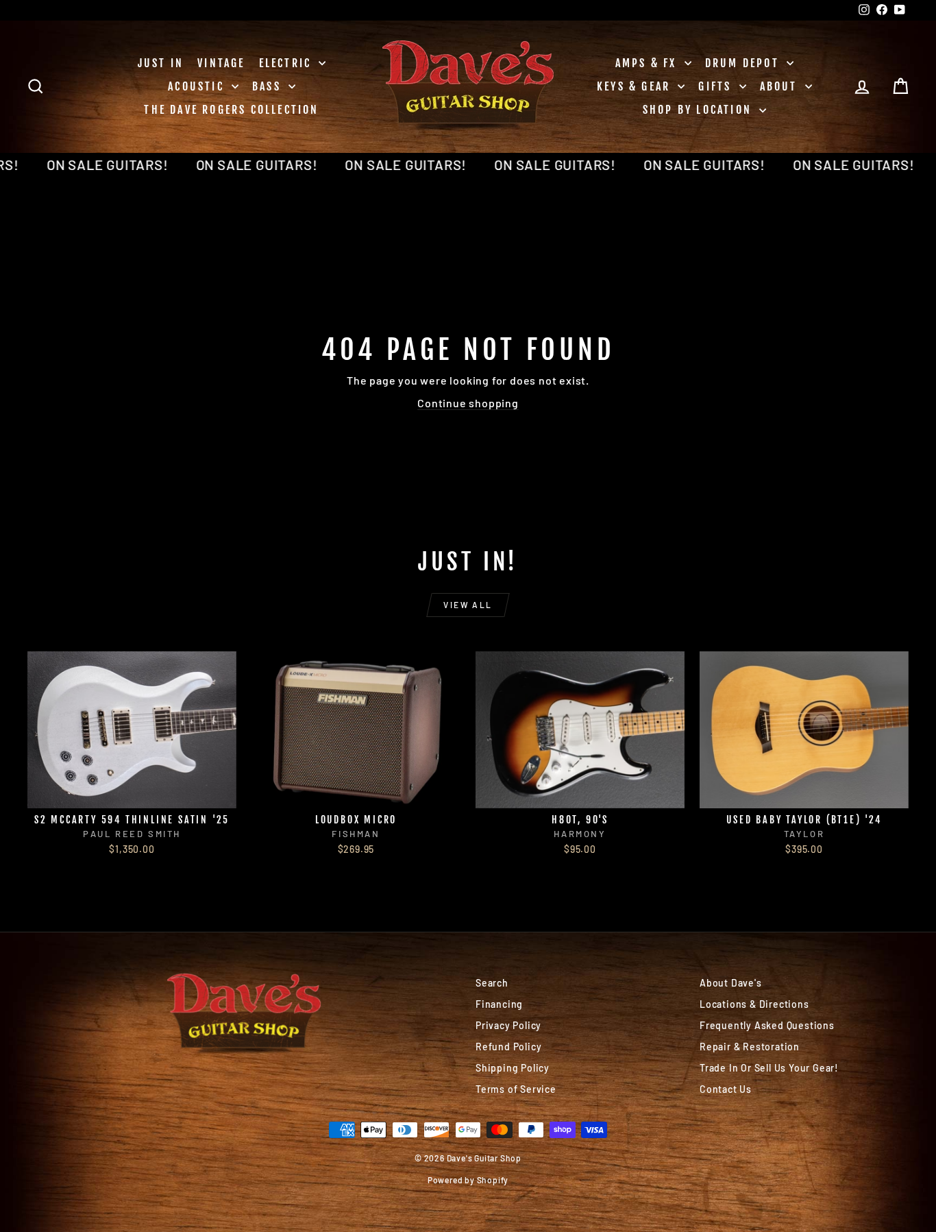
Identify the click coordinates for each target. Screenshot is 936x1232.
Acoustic (198, 86)
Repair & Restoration (750, 1046)
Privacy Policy (508, 1025)
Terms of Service (516, 1089)
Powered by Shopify (468, 1180)
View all (467, 604)
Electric (287, 63)
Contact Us (726, 1089)
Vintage (221, 63)
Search (492, 983)
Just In (161, 63)
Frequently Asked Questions (767, 1025)
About (781, 86)
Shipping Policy (513, 1068)
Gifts (716, 86)
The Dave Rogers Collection (231, 110)
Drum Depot (744, 63)
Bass (268, 86)
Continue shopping (468, 402)
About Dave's (731, 983)
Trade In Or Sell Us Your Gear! (769, 1068)
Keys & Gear (635, 86)
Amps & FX (648, 63)
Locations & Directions (754, 1004)
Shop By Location (699, 110)
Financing (499, 1004)
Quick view (132, 793)
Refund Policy (508, 1046)
